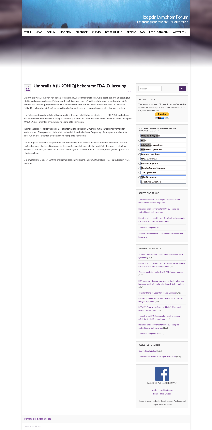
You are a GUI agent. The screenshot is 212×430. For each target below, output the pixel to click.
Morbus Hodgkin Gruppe (162, 390)
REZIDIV (131, 32)
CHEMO (96, 32)
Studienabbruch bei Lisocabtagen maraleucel (157, 356)
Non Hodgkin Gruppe (162, 394)
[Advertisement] (106, 57)
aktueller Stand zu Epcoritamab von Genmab (157, 293)
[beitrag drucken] (129, 90)
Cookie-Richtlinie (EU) (147, 351)
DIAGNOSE (82, 32)
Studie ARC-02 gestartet (148, 227)
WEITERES (179, 32)
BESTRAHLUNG (113, 32)
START (27, 32)
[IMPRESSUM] (30, 419)
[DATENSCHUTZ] (44, 419)
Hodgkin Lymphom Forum (164, 17)
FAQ (142, 32)
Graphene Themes (49, 426)
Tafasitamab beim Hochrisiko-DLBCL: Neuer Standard (160, 272)
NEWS (39, 32)
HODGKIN (65, 32)
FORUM (51, 32)
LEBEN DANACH (158, 32)
